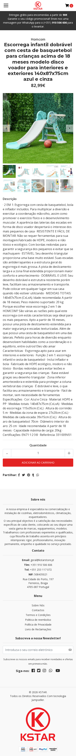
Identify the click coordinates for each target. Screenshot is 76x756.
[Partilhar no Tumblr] (33, 475)
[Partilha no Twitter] (23, 475)
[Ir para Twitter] (38, 671)
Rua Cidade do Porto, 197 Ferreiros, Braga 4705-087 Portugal (38, 583)
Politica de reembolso (38, 619)
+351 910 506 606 (38, 565)
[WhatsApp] (50, 671)
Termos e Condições (38, 615)
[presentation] (6, 128)
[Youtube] (57, 671)
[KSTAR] (38, 5)
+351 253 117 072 (38, 569)
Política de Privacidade (38, 624)
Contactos (38, 610)
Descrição (10, 199)
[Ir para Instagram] (44, 671)
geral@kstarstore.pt (38, 560)
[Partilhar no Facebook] (19, 475)
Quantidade (38, 445)
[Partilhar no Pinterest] (28, 475)
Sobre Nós (38, 605)
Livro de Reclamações (38, 629)
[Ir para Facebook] (33, 671)
